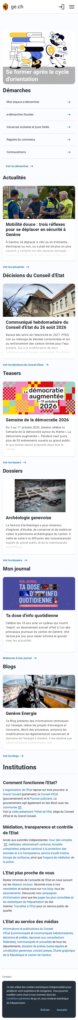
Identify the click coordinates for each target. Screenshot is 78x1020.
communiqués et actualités (34, 942)
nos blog (47, 889)
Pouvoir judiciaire (41, 798)
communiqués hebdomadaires (53, 933)
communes (10, 807)
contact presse (42, 950)
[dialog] (39, 999)
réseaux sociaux (22, 884)
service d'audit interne (55, 853)
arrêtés (23, 937)
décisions (9, 937)
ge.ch (17, 7)
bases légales (55, 946)
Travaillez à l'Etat (25, 906)
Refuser (45, 1009)
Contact (7, 976)
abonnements (11, 893)
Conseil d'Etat (49, 794)
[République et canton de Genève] (5, 7)
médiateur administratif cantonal (30, 844)
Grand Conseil (12, 794)
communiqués (21, 933)
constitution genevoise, (17, 950)
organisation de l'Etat (18, 790)
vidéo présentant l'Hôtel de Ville (32, 811)
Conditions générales (18, 998)
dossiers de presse (33, 946)
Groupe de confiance (16, 857)
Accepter (62, 1009)
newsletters (10, 889)
